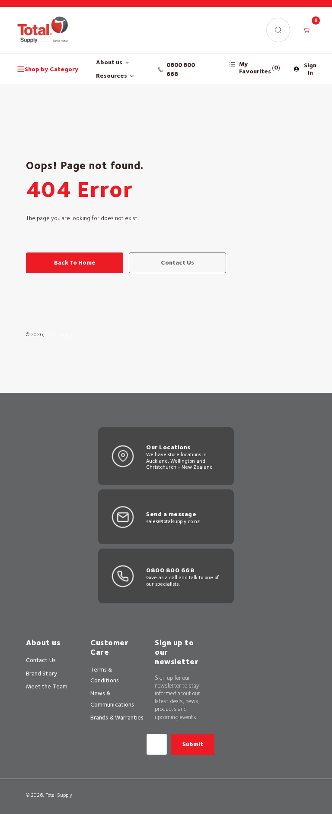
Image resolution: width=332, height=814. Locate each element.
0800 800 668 (180, 69)
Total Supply (58, 334)
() (259, 67)
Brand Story (41, 673)
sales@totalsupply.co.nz (173, 521)
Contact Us (41, 659)
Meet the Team (46, 686)
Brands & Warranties (117, 717)
